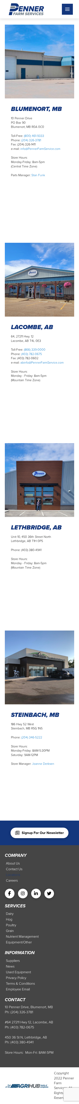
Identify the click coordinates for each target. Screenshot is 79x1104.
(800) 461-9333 (34, 136)
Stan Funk (38, 175)
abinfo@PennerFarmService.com (42, 362)
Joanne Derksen (43, 763)
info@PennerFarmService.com (40, 149)
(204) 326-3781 (31, 140)
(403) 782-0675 (31, 354)
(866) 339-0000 (34, 349)
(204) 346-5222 (31, 737)
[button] (67, 9)
